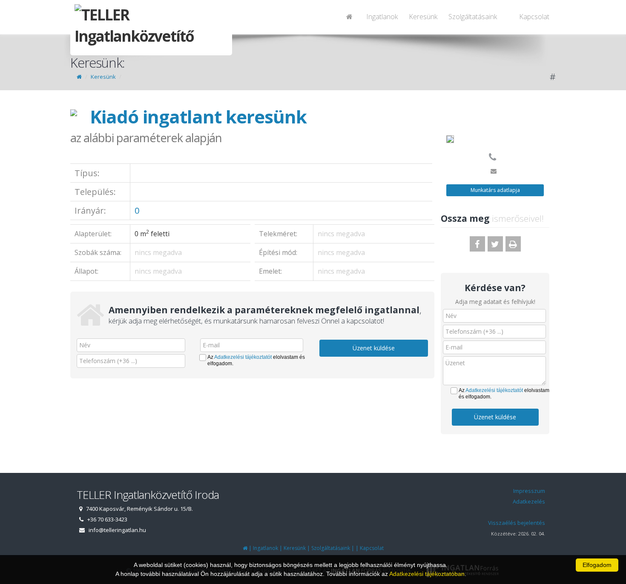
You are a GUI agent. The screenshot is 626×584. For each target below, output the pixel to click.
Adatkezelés (529, 501)
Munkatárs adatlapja (495, 190)
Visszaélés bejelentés (516, 523)
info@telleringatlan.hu (117, 530)
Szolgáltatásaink (472, 16)
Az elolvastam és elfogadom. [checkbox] (256, 360)
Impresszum (529, 491)
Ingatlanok (382, 16)
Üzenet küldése (374, 348)
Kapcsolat (534, 16)
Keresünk (423, 16)
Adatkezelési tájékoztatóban (427, 573)
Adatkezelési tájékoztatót (243, 357)
